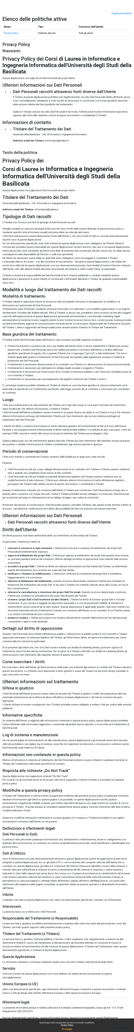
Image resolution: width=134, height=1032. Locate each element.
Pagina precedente (122, 13)
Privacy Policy (67, 1025)
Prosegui (67, 1029)
